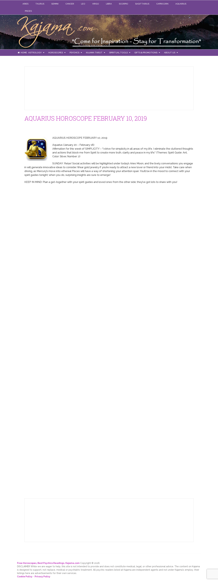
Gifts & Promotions (145, 52)
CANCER (69, 4)
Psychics (74, 52)
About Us (169, 52)
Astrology (35, 52)
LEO (83, 4)
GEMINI (54, 4)
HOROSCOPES (55, 52)
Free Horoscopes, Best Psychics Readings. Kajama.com (48, 563)
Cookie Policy (24, 576)
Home (23, 52)
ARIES (25, 4)
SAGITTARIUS (142, 4)
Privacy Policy (42, 576)
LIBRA (109, 4)
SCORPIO (123, 4)
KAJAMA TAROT (94, 52)
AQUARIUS (180, 4)
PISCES (28, 11)
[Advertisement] (51, 88)
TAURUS (39, 4)
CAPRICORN (162, 4)
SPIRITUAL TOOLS (118, 52)
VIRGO (95, 4)
